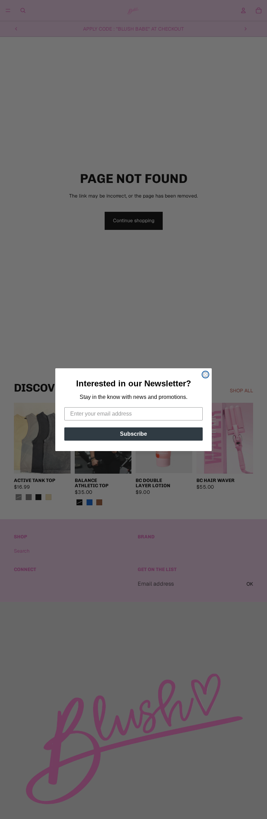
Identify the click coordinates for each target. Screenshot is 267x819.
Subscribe (133, 434)
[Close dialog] (205, 374)
